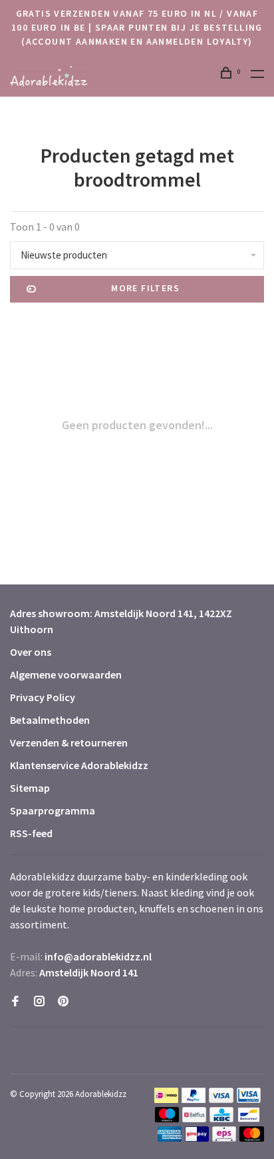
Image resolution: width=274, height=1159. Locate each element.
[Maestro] (167, 1118)
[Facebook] (15, 1001)
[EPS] (224, 1137)
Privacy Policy (42, 697)
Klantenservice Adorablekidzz (79, 765)
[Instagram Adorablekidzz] (39, 1001)
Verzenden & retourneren (69, 742)
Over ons (30, 651)
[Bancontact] (249, 1118)
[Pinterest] (63, 1001)
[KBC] (221, 1118)
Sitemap (30, 787)
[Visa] (221, 1099)
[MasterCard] (251, 1137)
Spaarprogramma (52, 810)
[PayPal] (194, 1099)
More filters (145, 288)
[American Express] (170, 1137)
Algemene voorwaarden (66, 674)
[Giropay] (197, 1137)
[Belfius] (194, 1118)
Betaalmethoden (50, 719)
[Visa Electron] (249, 1099)
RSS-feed (31, 833)
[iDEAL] (166, 1099)
